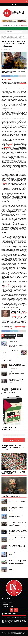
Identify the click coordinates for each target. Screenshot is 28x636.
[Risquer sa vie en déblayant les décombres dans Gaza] (4, 516)
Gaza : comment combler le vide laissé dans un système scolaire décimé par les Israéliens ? (18, 547)
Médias (19, 335)
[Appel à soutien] (14, 21)
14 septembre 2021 (13, 368)
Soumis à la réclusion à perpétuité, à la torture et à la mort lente (17, 365)
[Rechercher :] (14, 31)
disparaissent (5, 136)
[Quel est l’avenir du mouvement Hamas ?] (4, 554)
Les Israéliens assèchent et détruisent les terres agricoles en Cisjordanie (18, 509)
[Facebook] (12, 4)
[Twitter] (15, 4)
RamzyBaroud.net (20, 326)
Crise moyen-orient (10, 335)
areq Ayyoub (7, 284)
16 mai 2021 (12, 382)
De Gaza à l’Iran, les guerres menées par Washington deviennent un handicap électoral (18, 562)
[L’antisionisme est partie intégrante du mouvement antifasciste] (4, 501)
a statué (11, 144)
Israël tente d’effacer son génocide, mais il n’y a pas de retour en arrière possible (18, 524)
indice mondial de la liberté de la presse (14, 84)
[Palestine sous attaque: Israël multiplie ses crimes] (4, 381)
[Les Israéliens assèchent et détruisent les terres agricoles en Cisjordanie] (4, 509)
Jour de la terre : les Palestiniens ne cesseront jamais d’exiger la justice (17, 373)
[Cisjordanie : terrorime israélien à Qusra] (4, 569)
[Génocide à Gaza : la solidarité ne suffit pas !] (4, 539)
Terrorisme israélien (8, 338)
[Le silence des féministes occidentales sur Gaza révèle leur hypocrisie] (4, 532)
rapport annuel (21, 110)
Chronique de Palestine (13, 328)
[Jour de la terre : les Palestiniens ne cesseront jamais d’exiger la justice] (4, 373)
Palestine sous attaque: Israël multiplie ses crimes (17, 380)
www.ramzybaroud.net (12, 324)
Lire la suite (12, 624)
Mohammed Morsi (6, 147)
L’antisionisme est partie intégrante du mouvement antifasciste (18, 501)
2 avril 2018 (12, 376)
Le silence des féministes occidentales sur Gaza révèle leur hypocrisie (18, 531)
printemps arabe (21, 207)
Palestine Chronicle (6, 604)
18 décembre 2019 (7, 49)
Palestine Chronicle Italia (7, 606)
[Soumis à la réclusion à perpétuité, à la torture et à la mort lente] (4, 366)
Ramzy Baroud (7, 79)
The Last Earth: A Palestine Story (19, 315)
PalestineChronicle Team (19, 633)
